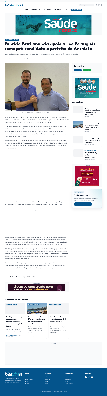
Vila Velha (27, 383)
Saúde (46, 381)
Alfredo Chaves (29, 379)
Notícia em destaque (12, 39)
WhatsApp (87, 70)
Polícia (46, 383)
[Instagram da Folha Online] (99, 5)
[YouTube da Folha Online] (101, 5)
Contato (100, 1)
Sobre (88, 1)
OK (92, 4)
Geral (49, 9)
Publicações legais (69, 383)
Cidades (33, 9)
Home (26, 9)
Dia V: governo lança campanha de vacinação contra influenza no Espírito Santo (14, 321)
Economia (47, 379)
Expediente (94, 1)
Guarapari (27, 377)
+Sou (66, 9)
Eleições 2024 (26, 277)
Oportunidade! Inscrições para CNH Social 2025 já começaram (92, 140)
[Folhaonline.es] (14, 5)
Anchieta (12, 277)
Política (42, 9)
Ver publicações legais (83, 204)
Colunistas (57, 9)
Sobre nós (67, 377)
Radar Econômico (76, 9)
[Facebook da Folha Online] (96, 5)
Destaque (18, 277)
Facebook (77, 70)
